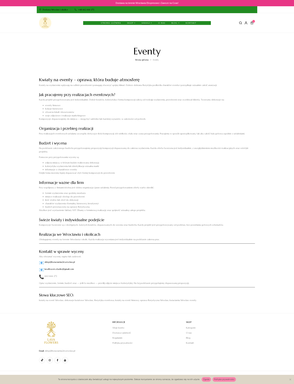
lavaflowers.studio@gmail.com (59, 269)
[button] (252, 23)
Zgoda (206, 379)
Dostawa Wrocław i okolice (55, 9)
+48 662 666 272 (86, 9)
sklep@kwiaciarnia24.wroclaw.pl (60, 262)
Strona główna (142, 60)
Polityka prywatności (224, 379)
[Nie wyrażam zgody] (290, 379)
